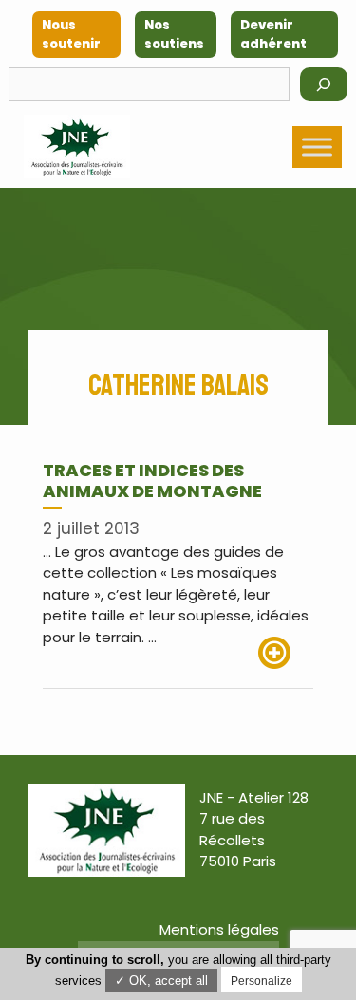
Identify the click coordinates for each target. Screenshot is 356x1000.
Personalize (261, 981)
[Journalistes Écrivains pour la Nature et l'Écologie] (77, 146)
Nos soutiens (174, 34)
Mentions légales (219, 929)
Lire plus (285, 653)
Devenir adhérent (273, 34)
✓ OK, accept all (161, 980)
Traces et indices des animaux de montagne (152, 480)
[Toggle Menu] (317, 147)
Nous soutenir (71, 34)
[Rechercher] (323, 84)
